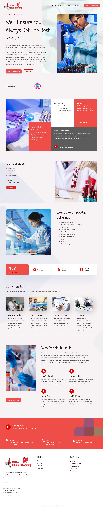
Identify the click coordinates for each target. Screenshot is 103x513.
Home (54, 5)
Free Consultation (75, 466)
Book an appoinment (63, 145)
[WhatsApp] (9, 496)
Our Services (74, 471)
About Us (61, 5)
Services (68, 5)
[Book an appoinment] (56, 146)
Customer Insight (75, 463)
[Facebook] (4, 496)
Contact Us (77, 5)
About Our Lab (74, 461)
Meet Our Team (74, 468)
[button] (92, 5)
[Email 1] (6, 496)
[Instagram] (11, 496)
